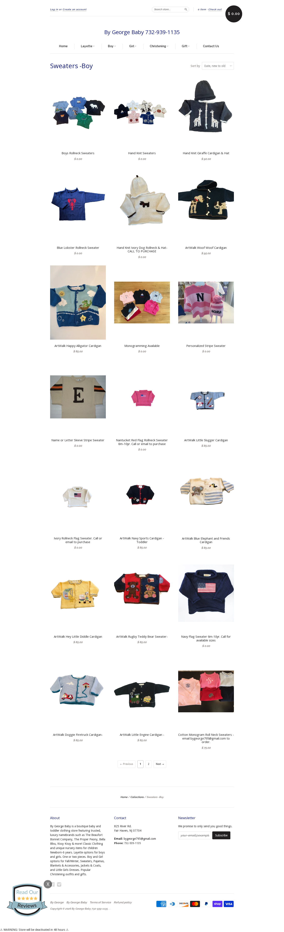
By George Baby (76, 902)
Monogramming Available (142, 346)
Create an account (74, 9)
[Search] (186, 9)
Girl (132, 46)
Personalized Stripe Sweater (206, 346)
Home (63, 46)
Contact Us (211, 46)
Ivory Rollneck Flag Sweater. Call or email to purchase (78, 540)
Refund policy (123, 902)
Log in (54, 9)
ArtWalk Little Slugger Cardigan (206, 440)
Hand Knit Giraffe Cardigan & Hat (206, 153)
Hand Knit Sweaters (142, 153)
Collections (137, 797)
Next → (160, 764)
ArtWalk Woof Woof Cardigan (206, 247)
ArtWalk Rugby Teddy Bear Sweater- (142, 636)
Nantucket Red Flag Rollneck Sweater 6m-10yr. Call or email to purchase (142, 442)
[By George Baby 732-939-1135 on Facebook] (52, 884)
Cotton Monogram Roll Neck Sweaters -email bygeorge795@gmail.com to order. (206, 738)
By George (57, 902)
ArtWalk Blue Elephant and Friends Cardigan (206, 540)
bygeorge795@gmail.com (140, 838)
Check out (215, 9)
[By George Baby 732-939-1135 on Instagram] (59, 884)
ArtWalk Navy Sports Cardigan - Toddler (142, 540)
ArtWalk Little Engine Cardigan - (142, 734)
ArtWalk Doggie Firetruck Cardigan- (78, 734)
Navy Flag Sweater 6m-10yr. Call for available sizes (206, 638)
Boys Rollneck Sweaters (78, 153)
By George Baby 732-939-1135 (142, 32)
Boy (111, 46)
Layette (87, 46)
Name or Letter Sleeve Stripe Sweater (77, 440)
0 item (202, 9)
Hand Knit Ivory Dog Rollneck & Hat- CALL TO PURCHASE (142, 249)
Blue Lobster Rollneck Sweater (78, 247)
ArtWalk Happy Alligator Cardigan (77, 346)
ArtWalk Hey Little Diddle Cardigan (78, 636)
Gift (185, 46)
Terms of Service (100, 902)
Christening (158, 46)
